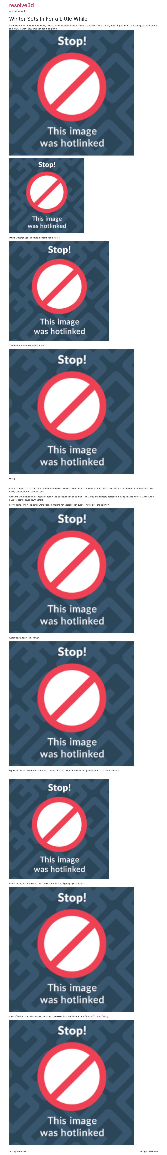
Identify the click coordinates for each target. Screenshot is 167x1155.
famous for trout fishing (96, 1016)
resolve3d (21, 5)
